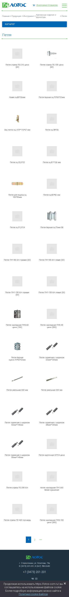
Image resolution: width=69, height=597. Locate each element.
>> (40, 539)
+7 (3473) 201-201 (34, 572)
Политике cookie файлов (33, 594)
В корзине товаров (47, 5)
